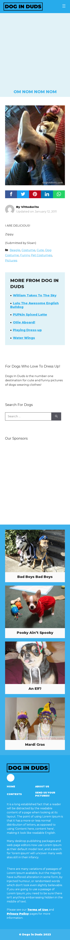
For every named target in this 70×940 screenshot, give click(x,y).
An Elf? (35, 689)
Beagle (15, 250)
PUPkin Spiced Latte (30, 315)
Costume (28, 250)
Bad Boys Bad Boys (35, 577)
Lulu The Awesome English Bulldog (34, 305)
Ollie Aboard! (24, 322)
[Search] (56, 416)
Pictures (11, 260)
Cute (40, 250)
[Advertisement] (35, 52)
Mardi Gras (35, 744)
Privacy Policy (18, 913)
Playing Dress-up (27, 330)
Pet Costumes (41, 255)
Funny (25, 255)
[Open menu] (63, 5)
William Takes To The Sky (34, 295)
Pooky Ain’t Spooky (35, 633)
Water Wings (24, 338)
